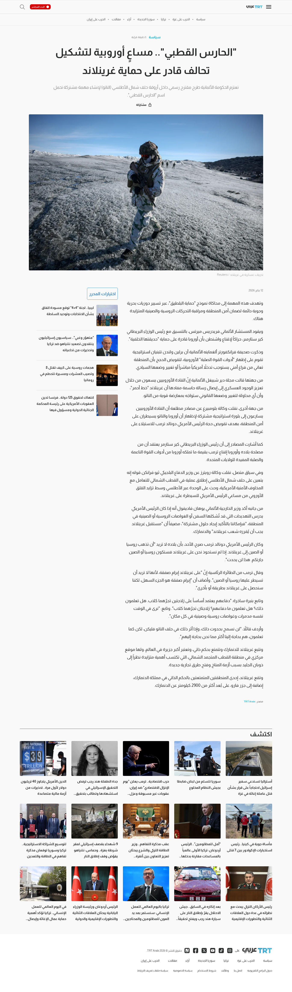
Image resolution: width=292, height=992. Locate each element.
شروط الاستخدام (207, 970)
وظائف (225, 970)
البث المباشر (38, 7)
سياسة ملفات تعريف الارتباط (152, 970)
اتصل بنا (238, 970)
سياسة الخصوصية (182, 970)
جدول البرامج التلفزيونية (259, 970)
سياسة (155, 37)
